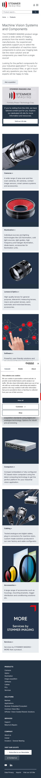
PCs (6, 687)
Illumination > (9, 230)
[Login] (34, 5)
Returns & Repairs (11, 725)
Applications (9, 703)
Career (7, 738)
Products (13, 17)
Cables (7, 684)
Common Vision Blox (12, 709)
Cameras (8, 670)
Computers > (9, 467)
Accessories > (10, 585)
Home (4, 17)
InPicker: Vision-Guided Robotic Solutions (20, 712)
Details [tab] (20, 369)
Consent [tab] (7, 369)
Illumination (9, 676)
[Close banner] (38, 363)
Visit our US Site (12, 747)
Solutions (9, 697)
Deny (20, 413)
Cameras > (8, 173)
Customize (19, 406)
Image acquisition (11, 679)
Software (8, 682)
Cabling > (8, 528)
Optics (7, 673)
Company (9, 731)
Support (7, 722)
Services (8, 690)
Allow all (20, 400)
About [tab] (34, 369)
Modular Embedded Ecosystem (16, 706)
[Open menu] (37, 5)
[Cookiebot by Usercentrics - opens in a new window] (26, 363)
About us (8, 735)
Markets (7, 700)
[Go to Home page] (11, 4)
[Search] (35, 12)
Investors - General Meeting (14, 741)
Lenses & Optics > (11, 292)
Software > (8, 353)
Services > (8, 642)
